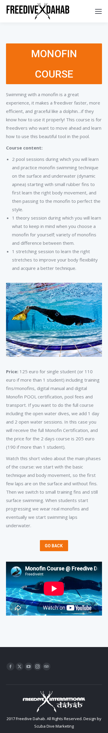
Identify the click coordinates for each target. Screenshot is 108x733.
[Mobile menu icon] (98, 11)
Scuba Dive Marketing (54, 726)
